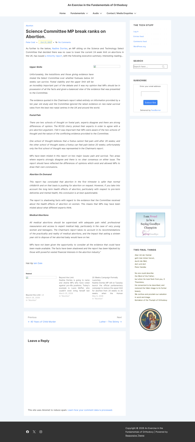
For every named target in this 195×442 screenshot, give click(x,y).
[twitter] (34, 432)
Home (63, 13)
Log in (135, 31)
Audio (96, 13)
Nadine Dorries (59, 48)
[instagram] (40, 432)
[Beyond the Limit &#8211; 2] (41, 285)
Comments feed (140, 41)
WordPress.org (139, 46)
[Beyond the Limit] (75, 286)
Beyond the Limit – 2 (35, 295)
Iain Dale (38, 263)
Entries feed (138, 36)
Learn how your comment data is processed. (90, 410)
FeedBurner (156, 110)
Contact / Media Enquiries (120, 13)
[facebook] (27, 432)
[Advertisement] (150, 162)
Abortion (29, 25)
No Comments (64, 42)
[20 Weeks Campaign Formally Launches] (108, 288)
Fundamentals (78, 13)
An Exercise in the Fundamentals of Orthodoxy (97, 5)
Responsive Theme (134, 435)
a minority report (53, 55)
